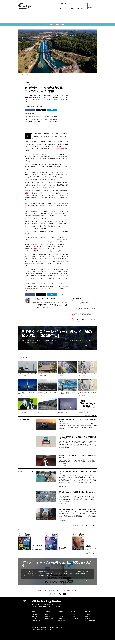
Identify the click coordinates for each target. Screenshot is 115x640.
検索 (83, 3)
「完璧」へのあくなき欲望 (90, 547)
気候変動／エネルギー (30, 82)
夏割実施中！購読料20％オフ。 (57, 24)
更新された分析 (36, 248)
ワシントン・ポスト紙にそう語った (47, 187)
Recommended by (88, 415)
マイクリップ (77, 3)
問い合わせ (34, 616)
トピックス (66, 8)
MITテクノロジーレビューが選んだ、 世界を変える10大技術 (56, 564)
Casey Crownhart (30, 106)
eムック (77, 8)
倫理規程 (73, 614)
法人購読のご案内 (49, 618)
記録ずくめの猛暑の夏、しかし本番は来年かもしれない (77, 509)
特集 (72, 8)
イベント (83, 8)
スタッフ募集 (61, 616)
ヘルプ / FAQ (34, 614)
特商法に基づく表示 (36, 620)
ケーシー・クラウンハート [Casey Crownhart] (44, 298)
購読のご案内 (64, 3)
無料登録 (90, 7)
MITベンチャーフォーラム (90, 621)
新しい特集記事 (60, 148)
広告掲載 (60, 618)
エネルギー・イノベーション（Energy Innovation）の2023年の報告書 (46, 239)
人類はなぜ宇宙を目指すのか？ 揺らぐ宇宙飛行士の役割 (85, 308)
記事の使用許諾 (62, 620)
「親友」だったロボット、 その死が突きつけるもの (85, 320)
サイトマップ (35, 618)
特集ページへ (88, 345)
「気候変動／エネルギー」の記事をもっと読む (83, 525)
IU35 (61, 8)
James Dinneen (63, 503)
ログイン (70, 3)
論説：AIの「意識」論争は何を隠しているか (85, 314)
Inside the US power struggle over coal (33, 84)
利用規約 (73, 616)
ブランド (60, 614)
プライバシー (74, 618)
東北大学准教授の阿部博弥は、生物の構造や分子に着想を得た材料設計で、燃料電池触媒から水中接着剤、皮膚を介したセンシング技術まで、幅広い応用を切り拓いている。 (77, 461)
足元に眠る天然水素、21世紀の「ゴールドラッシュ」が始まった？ (85, 302)
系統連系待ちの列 (48, 259)
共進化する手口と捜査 (37, 547)
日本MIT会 (87, 618)
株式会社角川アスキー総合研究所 (44, 629)
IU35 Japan (87, 614)
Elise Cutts (62, 450)
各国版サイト (88, 616)
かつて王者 (31, 164)
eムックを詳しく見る (89, 553)
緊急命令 (28, 193)
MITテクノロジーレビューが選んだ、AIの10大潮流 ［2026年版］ (56, 334)
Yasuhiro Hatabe (63, 465)
